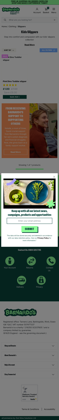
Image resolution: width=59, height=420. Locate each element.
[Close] (54, 176)
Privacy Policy (43, 238)
